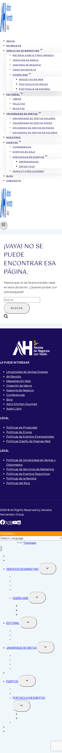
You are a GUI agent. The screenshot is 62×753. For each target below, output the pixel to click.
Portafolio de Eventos (29, 698)
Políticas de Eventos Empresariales (30, 436)
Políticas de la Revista (21, 478)
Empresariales (29, 161)
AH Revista (13, 45)
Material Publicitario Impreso (33, 55)
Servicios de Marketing (22, 569)
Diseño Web (20, 598)
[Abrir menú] (3, 225)
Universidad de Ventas (21, 648)
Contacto (13, 180)
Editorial (12, 623)
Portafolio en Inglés (33, 84)
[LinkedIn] (19, 523)
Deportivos (27, 166)
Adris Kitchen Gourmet (29, 171)
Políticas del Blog (18, 483)
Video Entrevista (24, 69)
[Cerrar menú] (1, 548)
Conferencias (22, 147)
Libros (17, 99)
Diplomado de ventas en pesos (33, 128)
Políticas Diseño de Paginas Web (28, 441)
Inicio (10, 41)
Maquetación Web (31, 79)
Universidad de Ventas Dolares (34, 118)
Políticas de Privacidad (21, 427)
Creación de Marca (26, 60)
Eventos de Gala (24, 151)
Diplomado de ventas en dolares (35, 132)
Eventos (12, 681)
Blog (9, 176)
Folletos (19, 103)
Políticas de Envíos (19, 432)
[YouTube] (15, 523)
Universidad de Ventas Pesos (32, 123)
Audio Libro (14, 409)
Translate (29, 543)
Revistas (19, 108)
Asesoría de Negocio (27, 65)
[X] (7, 523)
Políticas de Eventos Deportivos (28, 474)
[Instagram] (11, 523)
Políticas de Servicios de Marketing (30, 469)
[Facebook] (2, 523)
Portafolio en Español (34, 89)
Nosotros (13, 137)
